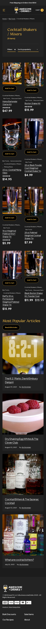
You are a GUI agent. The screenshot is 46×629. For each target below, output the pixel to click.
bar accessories (16, 161)
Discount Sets (16, 98)
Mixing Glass (8, 167)
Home (4, 18)
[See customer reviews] (12, 107)
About (27, 619)
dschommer (26, 387)
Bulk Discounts (9, 614)
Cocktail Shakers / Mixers (11, 95)
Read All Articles (11, 327)
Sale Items (29, 614)
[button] (3, 10)
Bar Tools (12, 18)
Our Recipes (7, 619)
